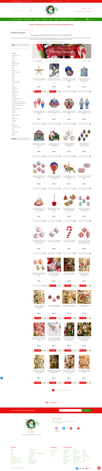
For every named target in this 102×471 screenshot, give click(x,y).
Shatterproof (14, 118)
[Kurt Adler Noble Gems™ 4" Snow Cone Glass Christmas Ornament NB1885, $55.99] (39, 103)
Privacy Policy (31, 451)
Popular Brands (67, 447)
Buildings (13, 70)
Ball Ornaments (15, 65)
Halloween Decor (28, 19)
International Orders (32, 461)
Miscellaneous (14, 95)
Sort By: (34, 61)
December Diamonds (77, 456)
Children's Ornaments (16, 72)
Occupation (14, 100)
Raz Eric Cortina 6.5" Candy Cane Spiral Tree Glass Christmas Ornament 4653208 (54, 274)
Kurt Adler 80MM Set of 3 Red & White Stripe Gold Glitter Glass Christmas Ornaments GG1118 (84, 241)
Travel (13, 128)
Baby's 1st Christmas (16, 63)
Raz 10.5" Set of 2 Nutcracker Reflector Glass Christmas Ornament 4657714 (84, 274)
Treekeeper (85, 451)
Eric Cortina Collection (16, 82)
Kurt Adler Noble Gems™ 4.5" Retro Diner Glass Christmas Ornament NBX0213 (39, 144)
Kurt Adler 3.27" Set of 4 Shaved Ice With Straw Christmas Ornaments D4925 (39, 274)
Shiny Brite (65, 458)
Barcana (84, 453)
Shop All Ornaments (15, 55)
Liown (84, 458)
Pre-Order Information (33, 449)
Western (13, 135)
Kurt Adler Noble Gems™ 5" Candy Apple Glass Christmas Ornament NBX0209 (54, 209)
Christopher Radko (76, 451)
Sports (13, 123)
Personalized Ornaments (16, 108)
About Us (12, 449)
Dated (13, 75)
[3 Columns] (53, 61)
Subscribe (86, 410)
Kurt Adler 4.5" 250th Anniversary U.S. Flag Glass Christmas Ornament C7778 (54, 112)
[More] (22, 19)
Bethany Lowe (66, 461)
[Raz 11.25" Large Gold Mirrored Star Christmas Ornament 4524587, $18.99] (39, 70)
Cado (74, 463)
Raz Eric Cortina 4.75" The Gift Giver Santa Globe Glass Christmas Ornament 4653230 (69, 371)
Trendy (13, 130)
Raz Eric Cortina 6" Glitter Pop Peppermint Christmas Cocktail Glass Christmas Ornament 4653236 (54, 339)
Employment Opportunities (16, 461)
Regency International (77, 461)
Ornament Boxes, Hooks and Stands (19, 103)
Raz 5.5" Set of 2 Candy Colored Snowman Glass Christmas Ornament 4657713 (39, 306)
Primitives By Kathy (76, 458)
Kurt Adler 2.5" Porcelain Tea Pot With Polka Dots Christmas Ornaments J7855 (69, 144)
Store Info (31, 458)
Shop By (56, 19)
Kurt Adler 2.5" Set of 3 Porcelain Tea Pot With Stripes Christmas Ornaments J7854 (39, 241)
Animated (14, 62)
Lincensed (14, 93)
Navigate (13, 447)
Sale (51, 19)
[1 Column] (48, 61)
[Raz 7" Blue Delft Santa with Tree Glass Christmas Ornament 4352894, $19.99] (54, 70)
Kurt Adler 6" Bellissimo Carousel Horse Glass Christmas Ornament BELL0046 (69, 177)
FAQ (76, 11)
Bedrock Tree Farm (86, 460)
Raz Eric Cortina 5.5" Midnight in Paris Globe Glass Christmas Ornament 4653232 (39, 371)
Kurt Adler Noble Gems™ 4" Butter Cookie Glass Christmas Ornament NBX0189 (69, 80)
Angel (13, 58)
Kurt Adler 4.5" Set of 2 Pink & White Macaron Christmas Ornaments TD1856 (84, 177)
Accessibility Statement (15, 458)
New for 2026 (14, 57)
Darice (84, 449)
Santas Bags (85, 455)
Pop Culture (14, 110)
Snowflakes (14, 120)
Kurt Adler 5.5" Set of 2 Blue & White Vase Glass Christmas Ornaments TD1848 (84, 112)
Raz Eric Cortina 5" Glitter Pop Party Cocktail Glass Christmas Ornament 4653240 (39, 339)
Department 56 (66, 451)
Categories (14, 53)
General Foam (75, 460)
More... (84, 461)
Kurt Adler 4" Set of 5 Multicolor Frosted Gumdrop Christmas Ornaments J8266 (84, 209)
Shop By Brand (31, 463)
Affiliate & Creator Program (16, 460)
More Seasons (71, 19)
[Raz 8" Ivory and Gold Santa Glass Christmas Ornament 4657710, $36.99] (69, 297)
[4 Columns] (56, 61)
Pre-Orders (36, 19)
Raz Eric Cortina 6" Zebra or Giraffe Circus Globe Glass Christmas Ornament (84, 371)
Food (13, 85)
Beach (13, 67)
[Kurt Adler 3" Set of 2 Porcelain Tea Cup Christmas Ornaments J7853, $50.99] (54, 232)
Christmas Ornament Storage (17, 105)
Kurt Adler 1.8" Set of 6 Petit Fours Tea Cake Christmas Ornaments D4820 (39, 177)
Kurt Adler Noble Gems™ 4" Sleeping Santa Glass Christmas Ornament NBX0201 (54, 144)
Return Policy (31, 455)
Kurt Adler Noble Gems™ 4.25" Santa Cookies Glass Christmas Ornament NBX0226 (39, 209)
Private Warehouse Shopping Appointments (37, 453)
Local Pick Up (13, 463)
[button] (30, 430)
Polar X (64, 455)
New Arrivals (63, 19)
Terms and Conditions (33, 460)
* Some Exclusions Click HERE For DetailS (41, 1)
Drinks (13, 77)
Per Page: (84, 61)
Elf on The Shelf (66, 456)
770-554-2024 (60, 422)
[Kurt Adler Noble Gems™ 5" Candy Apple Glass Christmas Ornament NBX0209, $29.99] (54, 200)
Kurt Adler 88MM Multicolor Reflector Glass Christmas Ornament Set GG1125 (84, 144)
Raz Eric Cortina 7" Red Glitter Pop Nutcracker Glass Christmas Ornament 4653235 (69, 339)
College (13, 73)
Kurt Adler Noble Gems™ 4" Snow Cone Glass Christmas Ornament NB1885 (39, 112)
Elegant (13, 78)
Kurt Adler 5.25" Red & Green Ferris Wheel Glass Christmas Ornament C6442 (69, 112)
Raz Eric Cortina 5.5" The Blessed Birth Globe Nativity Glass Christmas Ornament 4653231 (54, 371)
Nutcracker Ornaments (16, 98)
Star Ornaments (15, 125)
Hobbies (13, 90)
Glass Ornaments (15, 88)
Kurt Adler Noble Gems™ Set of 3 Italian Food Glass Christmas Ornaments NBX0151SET (69, 209)
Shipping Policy (31, 456)
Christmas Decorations (17, 19)
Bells (13, 68)
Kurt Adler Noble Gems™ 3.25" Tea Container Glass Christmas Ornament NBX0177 (84, 80)
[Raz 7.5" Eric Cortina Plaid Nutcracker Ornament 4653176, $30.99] (69, 264)
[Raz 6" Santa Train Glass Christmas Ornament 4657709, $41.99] (84, 297)
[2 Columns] (50, 61)
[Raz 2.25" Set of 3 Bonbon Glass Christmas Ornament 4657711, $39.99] (54, 297)
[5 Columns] (59, 61)
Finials (13, 83)
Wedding (13, 133)
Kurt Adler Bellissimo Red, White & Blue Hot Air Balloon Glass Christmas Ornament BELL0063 (54, 177)
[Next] (70, 390)
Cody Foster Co (76, 453)
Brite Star (75, 449)
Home (12, 30)
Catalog (79, 11)
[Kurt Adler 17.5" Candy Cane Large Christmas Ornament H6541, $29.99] (69, 232)
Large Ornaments (15, 92)
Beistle (74, 455)
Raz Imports (65, 449)
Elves (13, 80)
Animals (13, 60)
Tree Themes (44, 19)
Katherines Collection (67, 460)
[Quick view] (42, 91)
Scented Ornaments (16, 115)
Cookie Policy (13, 456)
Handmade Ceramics (87, 456)
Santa (13, 113)
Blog (82, 11)
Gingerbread (14, 87)
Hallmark (65, 463)
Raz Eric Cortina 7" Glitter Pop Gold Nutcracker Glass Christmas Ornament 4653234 (84, 339)
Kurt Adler (65, 453)
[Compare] (45, 91)
